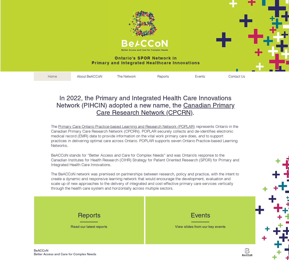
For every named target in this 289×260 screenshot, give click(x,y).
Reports (89, 215)
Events (200, 215)
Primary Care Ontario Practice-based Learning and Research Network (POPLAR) (126, 126)
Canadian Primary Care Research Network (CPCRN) (165, 109)
